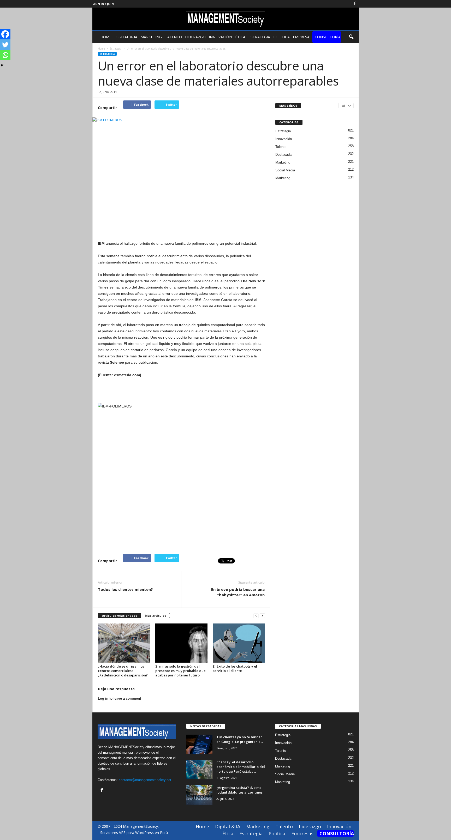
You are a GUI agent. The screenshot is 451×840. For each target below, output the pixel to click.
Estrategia (259, 36)
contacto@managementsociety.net (145, 780)
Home (105, 36)
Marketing (151, 36)
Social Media (285, 170)
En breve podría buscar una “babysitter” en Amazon (238, 592)
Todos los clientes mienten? (125, 589)
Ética (240, 36)
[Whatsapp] (5, 55)
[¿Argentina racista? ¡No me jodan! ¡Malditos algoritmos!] (199, 795)
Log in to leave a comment (119, 698)
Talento (173, 36)
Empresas (302, 36)
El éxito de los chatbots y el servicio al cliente (235, 668)
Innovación (220, 36)
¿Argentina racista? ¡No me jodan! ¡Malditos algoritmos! (240, 790)
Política (281, 36)
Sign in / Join (103, 4)
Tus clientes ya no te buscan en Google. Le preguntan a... (239, 739)
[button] (351, 37)
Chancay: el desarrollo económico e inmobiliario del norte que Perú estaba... (240, 767)
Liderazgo (195, 36)
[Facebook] (355, 4)
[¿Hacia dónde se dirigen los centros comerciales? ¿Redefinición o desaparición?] (124, 643)
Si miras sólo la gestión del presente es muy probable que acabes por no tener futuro (180, 670)
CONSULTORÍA (328, 36)
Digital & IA (126, 36)
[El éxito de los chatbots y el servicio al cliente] (239, 643)
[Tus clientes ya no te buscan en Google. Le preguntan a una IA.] (199, 744)
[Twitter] (5, 44)
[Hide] (2, 65)
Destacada (283, 155)
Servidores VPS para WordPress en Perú (134, 832)
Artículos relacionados (119, 615)
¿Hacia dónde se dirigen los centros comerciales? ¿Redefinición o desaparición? (123, 670)
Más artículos (155, 615)
